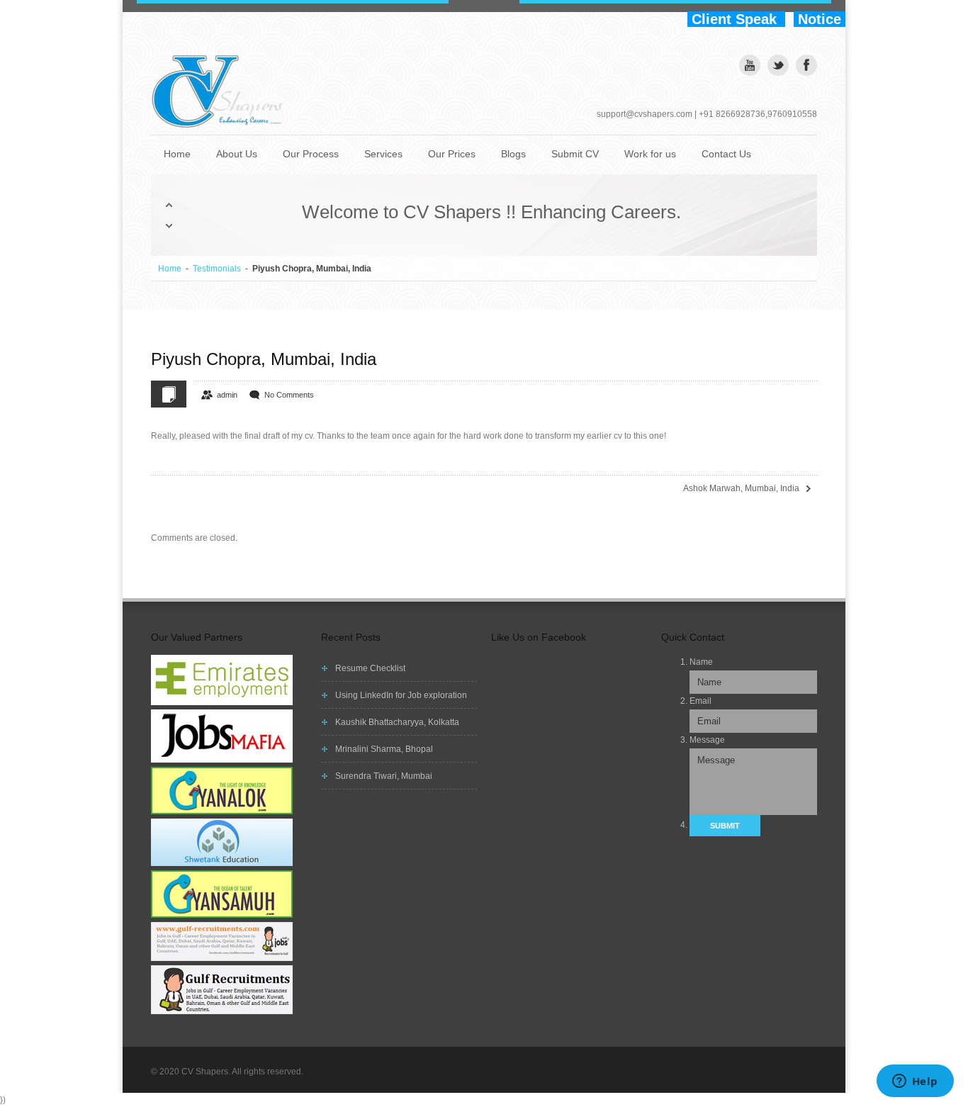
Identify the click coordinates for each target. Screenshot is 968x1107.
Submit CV (575, 153)
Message (707, 740)
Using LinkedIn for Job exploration (401, 695)
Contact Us (726, 153)
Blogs (513, 153)
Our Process (311, 153)
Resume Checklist (370, 668)
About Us (236, 153)
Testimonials (217, 269)
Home (177, 153)
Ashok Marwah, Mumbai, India (741, 488)
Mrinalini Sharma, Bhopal (384, 749)
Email (700, 701)
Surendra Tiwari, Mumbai (383, 776)
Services (383, 153)
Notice (819, 19)
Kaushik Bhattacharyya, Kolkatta (397, 722)
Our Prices (451, 153)
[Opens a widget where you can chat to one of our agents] (915, 1082)
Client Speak (736, 19)
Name (701, 662)
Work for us (650, 153)
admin (227, 394)
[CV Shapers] (221, 91)
